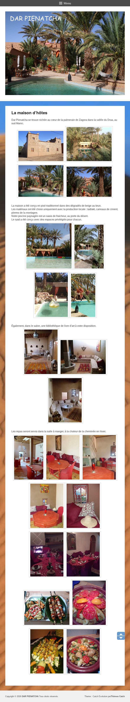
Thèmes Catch (118, 696)
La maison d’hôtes (29, 113)
